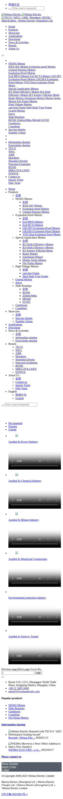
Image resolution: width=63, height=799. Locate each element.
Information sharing (13, 724)
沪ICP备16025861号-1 (14, 794)
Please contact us (11, 756)
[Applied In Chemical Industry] (16, 474)
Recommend (15, 423)
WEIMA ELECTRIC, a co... (24, 749)
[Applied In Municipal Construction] (16, 553)
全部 (18, 195)
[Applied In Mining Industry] (16, 513)
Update (12, 429)
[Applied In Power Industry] (16, 435)
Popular (12, 426)
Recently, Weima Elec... (21, 737)
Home (11, 188)
